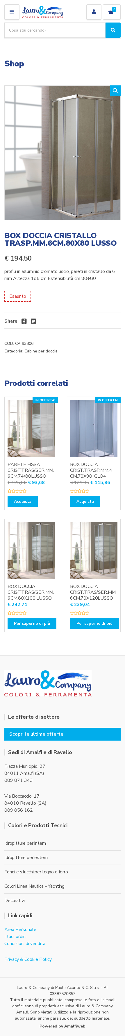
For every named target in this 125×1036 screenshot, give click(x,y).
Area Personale (20, 929)
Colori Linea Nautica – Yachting (34, 886)
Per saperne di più (32, 623)
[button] (115, 90)
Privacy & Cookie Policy (28, 959)
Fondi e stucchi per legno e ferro (36, 872)
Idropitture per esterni (26, 857)
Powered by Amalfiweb (62, 1026)
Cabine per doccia (41, 351)
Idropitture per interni (25, 843)
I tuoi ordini (15, 936)
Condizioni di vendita (24, 943)
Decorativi (14, 900)
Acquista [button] (22, 501)
